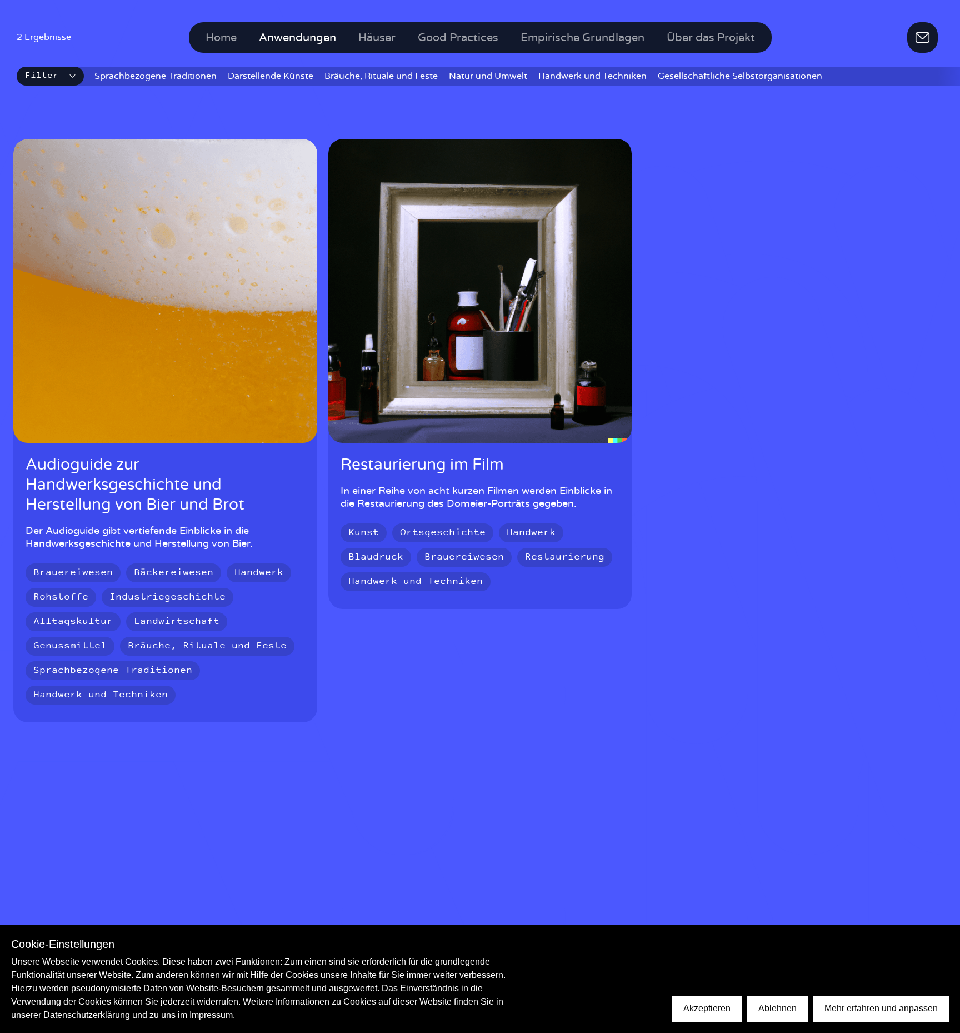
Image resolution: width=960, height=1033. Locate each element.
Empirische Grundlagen (582, 37)
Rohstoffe (60, 597)
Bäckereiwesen (173, 573)
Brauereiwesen (73, 573)
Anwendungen (297, 37)
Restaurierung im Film (422, 465)
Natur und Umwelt (488, 76)
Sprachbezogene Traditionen (155, 76)
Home (221, 37)
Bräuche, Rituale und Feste (381, 76)
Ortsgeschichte (443, 533)
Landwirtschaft (176, 621)
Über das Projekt (711, 37)
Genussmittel (70, 646)
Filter (41, 76)
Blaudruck (375, 557)
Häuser (377, 37)
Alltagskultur (73, 621)
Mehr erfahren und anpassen (881, 1008)
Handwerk (258, 573)
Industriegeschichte (167, 597)
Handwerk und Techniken (592, 76)
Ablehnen (777, 1008)
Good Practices (458, 37)
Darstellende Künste (270, 76)
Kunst (363, 533)
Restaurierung (564, 557)
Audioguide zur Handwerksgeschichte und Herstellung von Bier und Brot (135, 485)
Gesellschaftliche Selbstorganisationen (740, 76)
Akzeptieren (707, 1008)
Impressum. (212, 1015)
